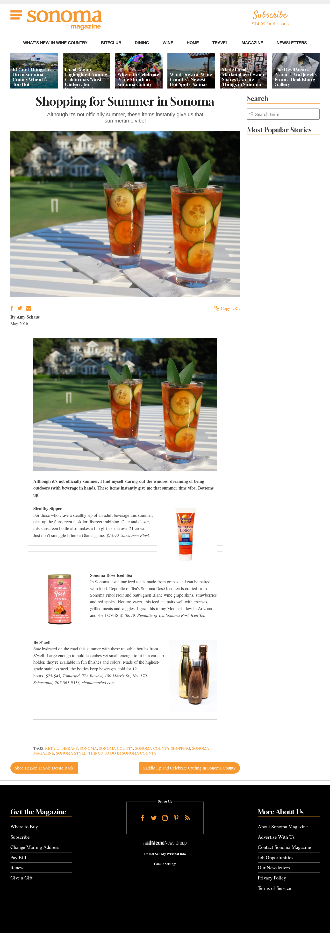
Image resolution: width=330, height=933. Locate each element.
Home (193, 43)
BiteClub (111, 43)
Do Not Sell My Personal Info (165, 853)
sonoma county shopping (162, 748)
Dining (142, 43)
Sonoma (88, 748)
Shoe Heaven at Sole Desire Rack (44, 768)
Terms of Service (274, 888)
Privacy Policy (272, 877)
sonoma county (116, 748)
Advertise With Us (276, 837)
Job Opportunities (275, 857)
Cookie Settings (165, 863)
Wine (168, 43)
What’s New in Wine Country (55, 43)
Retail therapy (61, 748)
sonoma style (71, 753)
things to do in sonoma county (122, 753)
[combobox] (283, 114)
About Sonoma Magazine (283, 826)
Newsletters (292, 43)
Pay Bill (18, 857)
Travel (220, 43)
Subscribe (20, 837)
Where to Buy (24, 826)
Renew (17, 867)
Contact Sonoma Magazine (284, 847)
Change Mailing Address (34, 847)
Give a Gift (21, 877)
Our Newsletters (274, 867)
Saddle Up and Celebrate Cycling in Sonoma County (189, 768)
